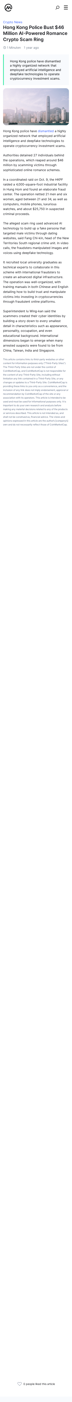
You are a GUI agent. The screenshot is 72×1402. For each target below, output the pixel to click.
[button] (66, 7)
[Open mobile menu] (66, 7)
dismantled (46, 131)
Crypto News (12, 22)
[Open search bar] (57, 8)
